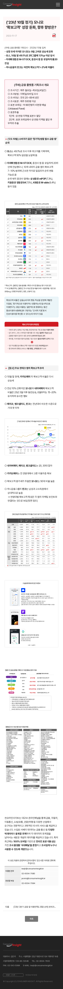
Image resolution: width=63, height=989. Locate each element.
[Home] (12, 5)
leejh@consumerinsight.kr (33, 868)
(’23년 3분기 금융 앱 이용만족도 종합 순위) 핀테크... (34, 907)
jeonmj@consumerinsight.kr (33, 878)
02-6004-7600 (43, 961)
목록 (31, 919)
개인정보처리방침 (31, 975)
